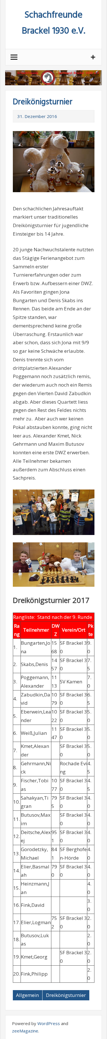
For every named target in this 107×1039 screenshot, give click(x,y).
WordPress (48, 1023)
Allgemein (27, 995)
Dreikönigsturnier (66, 995)
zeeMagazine (25, 1031)
